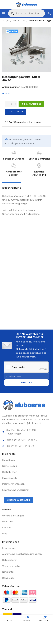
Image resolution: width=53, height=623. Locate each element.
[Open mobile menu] (4, 13)
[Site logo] (26, 4)
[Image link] (26, 405)
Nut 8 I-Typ (19, 20)
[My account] (49, 13)
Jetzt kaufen (15, 112)
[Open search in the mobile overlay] (26, 13)
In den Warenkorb (31, 104)
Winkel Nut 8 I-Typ (40, 20)
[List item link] (26, 460)
